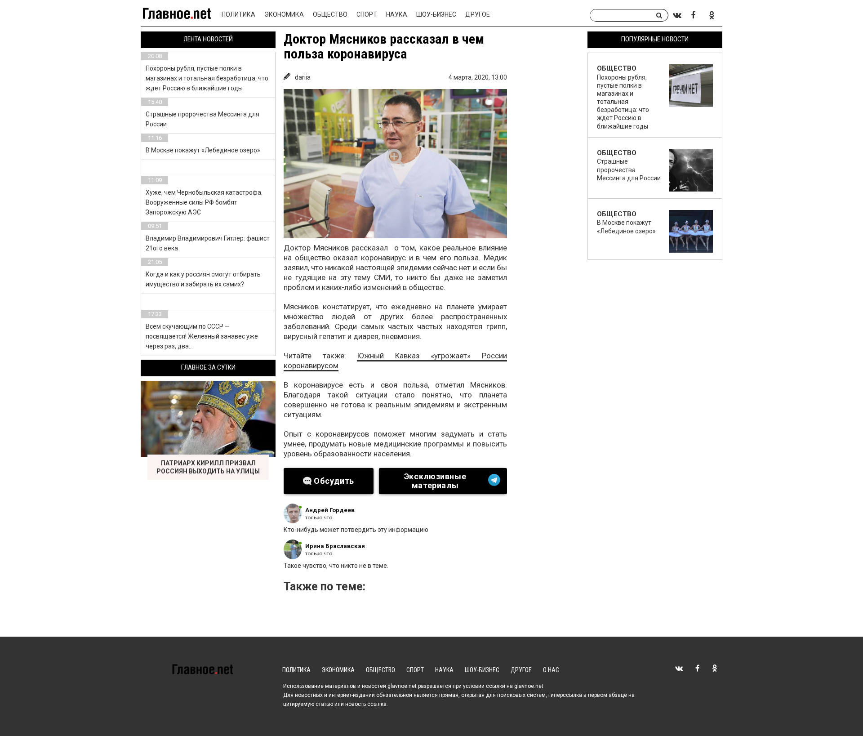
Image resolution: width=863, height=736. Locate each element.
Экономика (284, 14)
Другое (477, 14)
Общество (330, 14)
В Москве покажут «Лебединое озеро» (203, 150)
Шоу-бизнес (436, 14)
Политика (238, 14)
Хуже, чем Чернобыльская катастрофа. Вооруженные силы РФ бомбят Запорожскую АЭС (204, 202)
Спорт (366, 14)
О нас (551, 670)
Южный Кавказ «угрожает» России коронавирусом (395, 360)
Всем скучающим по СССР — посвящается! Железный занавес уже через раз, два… (202, 336)
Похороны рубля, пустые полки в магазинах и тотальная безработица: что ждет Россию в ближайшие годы (207, 78)
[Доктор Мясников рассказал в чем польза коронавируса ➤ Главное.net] (395, 163)
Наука (396, 14)
